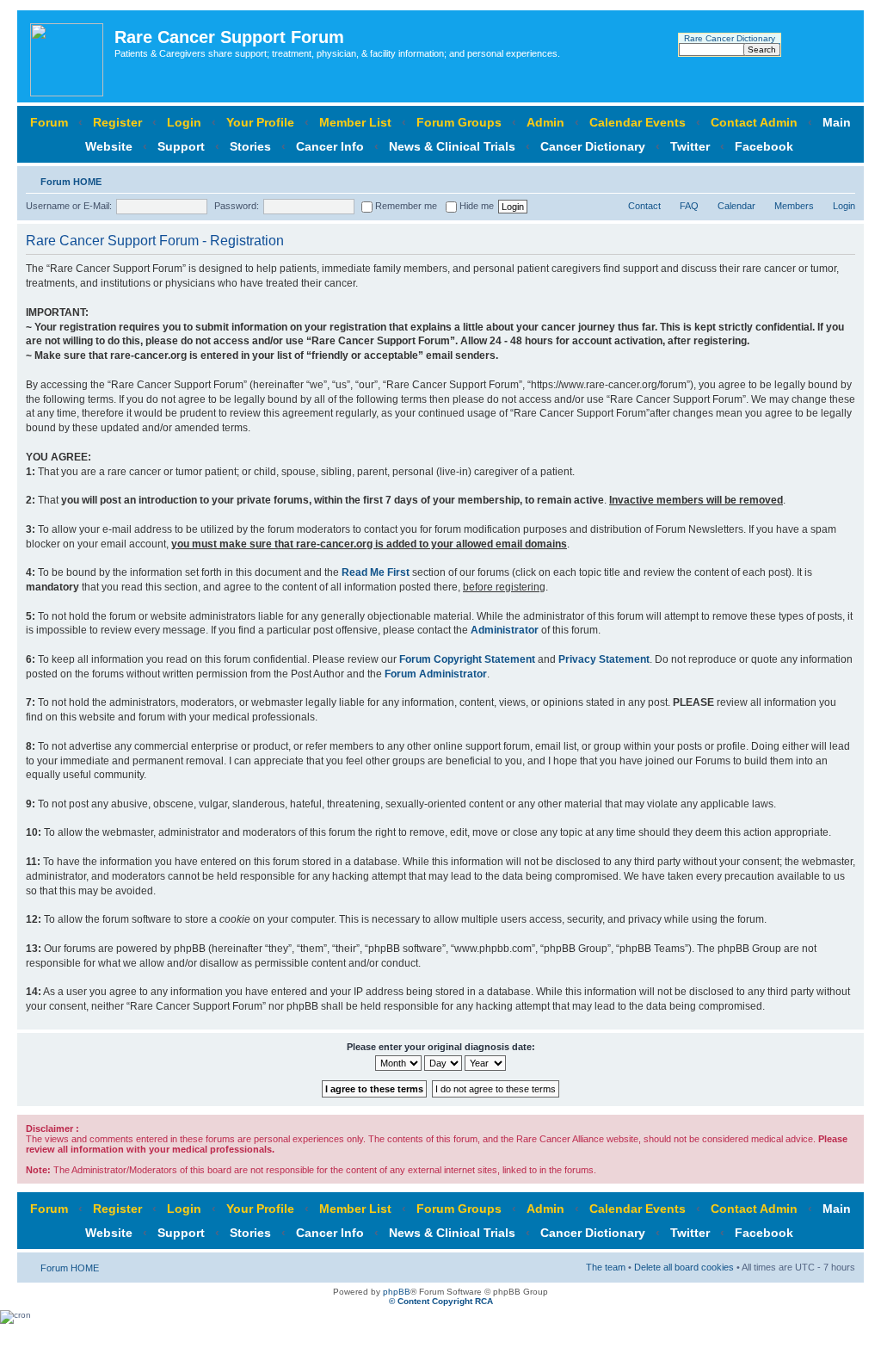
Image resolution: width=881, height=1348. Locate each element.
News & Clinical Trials (452, 146)
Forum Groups (459, 122)
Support (181, 146)
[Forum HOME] (68, 56)
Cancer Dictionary (592, 146)
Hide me (475, 206)
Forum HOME (71, 181)
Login (184, 122)
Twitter (690, 146)
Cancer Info (330, 146)
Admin (545, 122)
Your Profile (260, 122)
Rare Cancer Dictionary (729, 38)
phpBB (396, 1291)
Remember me (405, 206)
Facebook (764, 146)
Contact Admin (754, 122)
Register (117, 122)
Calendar (736, 206)
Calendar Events (637, 122)
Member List (355, 122)
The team (605, 1267)
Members (794, 206)
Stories (250, 146)
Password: (236, 206)
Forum (49, 122)
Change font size (842, 178)
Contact (644, 206)
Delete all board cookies (684, 1267)
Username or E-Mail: (69, 206)
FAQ (689, 206)
